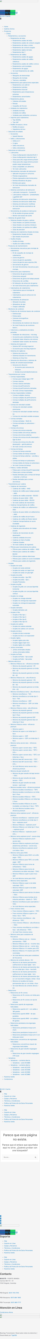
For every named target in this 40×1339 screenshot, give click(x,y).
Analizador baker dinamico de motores (25, 339)
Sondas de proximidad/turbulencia (26, 372)
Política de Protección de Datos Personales (18, 1103)
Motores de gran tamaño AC (20, 771)
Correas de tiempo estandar (22, 451)
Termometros (17, 320)
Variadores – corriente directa (20, 1060)
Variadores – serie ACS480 (21, 1070)
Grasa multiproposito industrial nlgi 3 (25, 157)
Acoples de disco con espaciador (23, 636)
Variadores (11, 1058)
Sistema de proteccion (20, 353)
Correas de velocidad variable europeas (26, 416)
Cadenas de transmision (18, 486)
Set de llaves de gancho (21, 264)
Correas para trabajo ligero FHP (23, 379)
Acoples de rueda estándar (21, 568)
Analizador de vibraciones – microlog (25, 334)
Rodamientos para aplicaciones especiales (25, 82)
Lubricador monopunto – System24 (24, 192)
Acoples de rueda (16, 565)
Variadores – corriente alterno (20, 1065)
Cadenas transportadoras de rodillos (22, 505)
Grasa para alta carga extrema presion (25, 159)
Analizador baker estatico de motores (25, 341)
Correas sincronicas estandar (22, 430)
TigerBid (14, 1335)
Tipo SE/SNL (17, 120)
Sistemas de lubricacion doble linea (24, 201)
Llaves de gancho (18, 257)
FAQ (5, 1094)
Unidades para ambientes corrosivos (25, 115)
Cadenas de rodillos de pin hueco (23, 516)
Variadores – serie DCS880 (21, 1063)
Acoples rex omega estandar (22, 598)
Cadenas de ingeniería (18, 526)
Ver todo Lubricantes (19, 169)
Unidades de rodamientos (19, 108)
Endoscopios (17, 316)
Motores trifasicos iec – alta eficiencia (23, 677)
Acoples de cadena (17, 624)
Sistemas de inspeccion (18, 344)
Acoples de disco (16, 631)
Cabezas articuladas (19, 101)
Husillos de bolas (18, 241)
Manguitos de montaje (20, 78)
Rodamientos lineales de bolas (23, 234)
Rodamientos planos (17, 99)
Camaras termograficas (20, 318)
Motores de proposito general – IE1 (24, 666)
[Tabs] (8, 33)
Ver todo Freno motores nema (22, 932)
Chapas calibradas (19, 306)
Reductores (12, 990)
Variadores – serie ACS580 (21, 1072)
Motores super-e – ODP (20, 736)
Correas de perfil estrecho (21, 386)
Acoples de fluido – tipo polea (22, 659)
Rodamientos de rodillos (18, 54)
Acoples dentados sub (20, 610)
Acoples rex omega (17, 596)
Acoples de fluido (16, 654)
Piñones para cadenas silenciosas (24, 556)
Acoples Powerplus (19, 582)
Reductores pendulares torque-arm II (25, 1032)
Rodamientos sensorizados (21, 96)
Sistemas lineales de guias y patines (22, 220)
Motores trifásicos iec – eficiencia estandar (25, 664)
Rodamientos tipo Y (19, 52)
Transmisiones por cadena (17, 484)
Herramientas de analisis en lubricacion (23, 211)
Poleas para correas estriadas (22, 472)
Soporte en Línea (9, 1096)
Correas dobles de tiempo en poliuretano (26, 463)
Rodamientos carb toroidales (22, 66)
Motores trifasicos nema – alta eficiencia (24, 708)
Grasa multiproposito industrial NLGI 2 (25, 155)
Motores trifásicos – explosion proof (24, 825)
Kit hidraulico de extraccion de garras (25, 283)
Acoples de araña (16, 575)
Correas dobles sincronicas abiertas (24, 432)
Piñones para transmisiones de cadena (23, 547)
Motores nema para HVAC (19, 853)
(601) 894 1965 (16, 1297)
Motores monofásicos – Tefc (22, 694)
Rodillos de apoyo (18, 127)
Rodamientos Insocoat (20, 89)
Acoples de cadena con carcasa (23, 628)
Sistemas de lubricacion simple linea (24, 199)
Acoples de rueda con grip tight (23, 572)
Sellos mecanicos (18, 145)
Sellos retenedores (19, 148)
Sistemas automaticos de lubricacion (23, 190)
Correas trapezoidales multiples (21, 393)
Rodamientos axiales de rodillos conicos (26, 64)
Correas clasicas (18, 381)
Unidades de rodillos (19, 113)
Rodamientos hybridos (20, 87)
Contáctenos (8, 1079)
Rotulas (15, 103)
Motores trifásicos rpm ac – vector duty (26, 946)
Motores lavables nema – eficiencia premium (25, 787)
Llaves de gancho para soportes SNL (25, 262)
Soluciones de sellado (15, 131)
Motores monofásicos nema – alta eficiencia (25, 692)
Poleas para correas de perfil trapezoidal (26, 470)
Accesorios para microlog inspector (24, 348)
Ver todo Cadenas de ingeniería (23, 544)
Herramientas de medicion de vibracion (25, 323)
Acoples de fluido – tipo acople (23, 657)
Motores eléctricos (14, 661)
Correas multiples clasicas (21, 395)
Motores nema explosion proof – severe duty (25, 836)
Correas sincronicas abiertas (22, 435)
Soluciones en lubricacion (16, 150)
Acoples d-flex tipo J (19, 615)
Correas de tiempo (17, 449)
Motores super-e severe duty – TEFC (25, 748)
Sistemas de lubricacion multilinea (24, 204)
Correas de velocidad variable (20, 405)
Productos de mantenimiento (17, 246)
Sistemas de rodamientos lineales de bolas (25, 232)
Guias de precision (19, 229)
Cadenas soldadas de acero (22, 537)
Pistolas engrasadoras (20, 176)
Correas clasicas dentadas (21, 383)
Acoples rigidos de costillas (21, 645)
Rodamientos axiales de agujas (23, 57)
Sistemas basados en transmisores (24, 355)
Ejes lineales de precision (21, 236)
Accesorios (14, 73)
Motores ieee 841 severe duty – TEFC (25, 759)
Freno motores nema (17, 909)
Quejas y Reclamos (10, 1098)
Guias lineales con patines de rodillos (25, 227)
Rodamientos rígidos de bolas (22, 50)
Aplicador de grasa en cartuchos (23, 173)
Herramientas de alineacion (20, 299)
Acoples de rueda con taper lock (23, 570)
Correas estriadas (16, 418)
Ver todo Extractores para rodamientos (25, 285)
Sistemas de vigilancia (18, 351)
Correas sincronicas (17, 428)
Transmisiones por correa (16, 374)
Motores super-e (18, 729)
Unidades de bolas (19, 110)
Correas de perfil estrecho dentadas (24, 388)
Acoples (11, 563)
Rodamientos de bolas (18, 38)
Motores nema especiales (19, 881)
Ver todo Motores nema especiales (24, 906)
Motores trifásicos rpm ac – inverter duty (26, 944)
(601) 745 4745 (14, 1293)
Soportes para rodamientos (20, 117)
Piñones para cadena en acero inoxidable (26, 559)
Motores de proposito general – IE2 (24, 680)
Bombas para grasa (19, 183)
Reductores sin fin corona (19, 993)
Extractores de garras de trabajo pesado (26, 278)
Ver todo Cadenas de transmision (23, 502)
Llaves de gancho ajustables (22, 260)
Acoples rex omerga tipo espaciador (24, 600)
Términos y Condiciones (12, 1101)
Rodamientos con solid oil (21, 85)
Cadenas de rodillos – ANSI (21, 488)
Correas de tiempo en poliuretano (24, 460)
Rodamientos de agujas (20, 68)
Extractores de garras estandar (23, 274)
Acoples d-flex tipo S (19, 617)
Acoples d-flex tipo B (19, 619)
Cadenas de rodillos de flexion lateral (25, 519)
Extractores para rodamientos (20, 271)
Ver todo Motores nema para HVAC (24, 878)
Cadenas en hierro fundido (21, 540)
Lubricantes (14, 152)
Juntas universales (17, 647)
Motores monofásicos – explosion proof (25, 818)
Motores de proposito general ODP (24, 717)
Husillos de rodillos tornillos (21, 243)
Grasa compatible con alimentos (23, 166)
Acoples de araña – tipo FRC (22, 577)
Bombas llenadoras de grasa (22, 180)
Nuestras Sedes (9, 1077)
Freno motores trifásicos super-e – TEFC (26, 911)
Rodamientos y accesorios (17, 36)
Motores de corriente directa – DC (22, 960)
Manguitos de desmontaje (21, 75)
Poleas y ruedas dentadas (19, 467)
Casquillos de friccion (20, 106)
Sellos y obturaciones (18, 138)
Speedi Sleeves (18, 136)
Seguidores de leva (19, 129)
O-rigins (15, 143)
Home (6, 26)
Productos (7, 31)
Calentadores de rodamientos (20, 288)
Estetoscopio (17, 313)
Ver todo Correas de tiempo (22, 465)
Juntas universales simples (21, 649)
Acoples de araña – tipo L (21, 580)
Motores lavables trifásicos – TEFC (24, 797)
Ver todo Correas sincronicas (22, 446)
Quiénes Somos (9, 29)
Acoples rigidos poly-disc (21, 640)
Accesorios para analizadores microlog (25, 337)
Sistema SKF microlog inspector (23, 346)
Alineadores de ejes (19, 304)
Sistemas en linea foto (20, 358)
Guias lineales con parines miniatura (24, 225)
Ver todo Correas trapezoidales (23, 390)
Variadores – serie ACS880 (21, 1074)
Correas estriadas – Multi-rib (22, 421)
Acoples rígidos (16, 638)
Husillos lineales (16, 239)
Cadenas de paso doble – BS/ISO (23, 500)
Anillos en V (16, 141)
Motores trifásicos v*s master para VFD (26, 948)
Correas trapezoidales (18, 376)
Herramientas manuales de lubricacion (23, 171)
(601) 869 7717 (16, 1302)
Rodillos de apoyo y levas (19, 124)
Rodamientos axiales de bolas (22, 40)
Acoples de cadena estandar (22, 626)
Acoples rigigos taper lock (21, 643)
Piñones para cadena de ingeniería (24, 561)
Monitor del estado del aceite (22, 215)
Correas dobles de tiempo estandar (24, 453)
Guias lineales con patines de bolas (24, 222)
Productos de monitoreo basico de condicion (25, 311)
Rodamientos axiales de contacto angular (26, 43)
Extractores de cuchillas (20, 281)
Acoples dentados (16, 608)
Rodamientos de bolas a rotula (23, 45)
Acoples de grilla (16, 584)
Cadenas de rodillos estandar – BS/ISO (25, 495)
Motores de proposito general (22, 710)
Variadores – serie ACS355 (21, 1067)
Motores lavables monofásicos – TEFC (25, 790)
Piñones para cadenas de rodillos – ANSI (26, 549)
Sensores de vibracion (20, 365)
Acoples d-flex (15, 612)
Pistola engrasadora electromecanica (25, 178)
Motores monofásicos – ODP (22, 701)
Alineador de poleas (19, 302)
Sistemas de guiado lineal (16, 218)
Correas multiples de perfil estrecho (24, 397)
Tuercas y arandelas (19, 80)
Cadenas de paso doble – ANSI (23, 498)
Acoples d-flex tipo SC (20, 621)
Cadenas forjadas (18, 542)
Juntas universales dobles (21, 652)
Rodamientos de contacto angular (24, 47)
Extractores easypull (19, 276)
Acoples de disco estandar (21, 633)
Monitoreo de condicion (16, 309)
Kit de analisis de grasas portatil (23, 213)
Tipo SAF (16, 122)
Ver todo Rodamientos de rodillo (23, 71)
